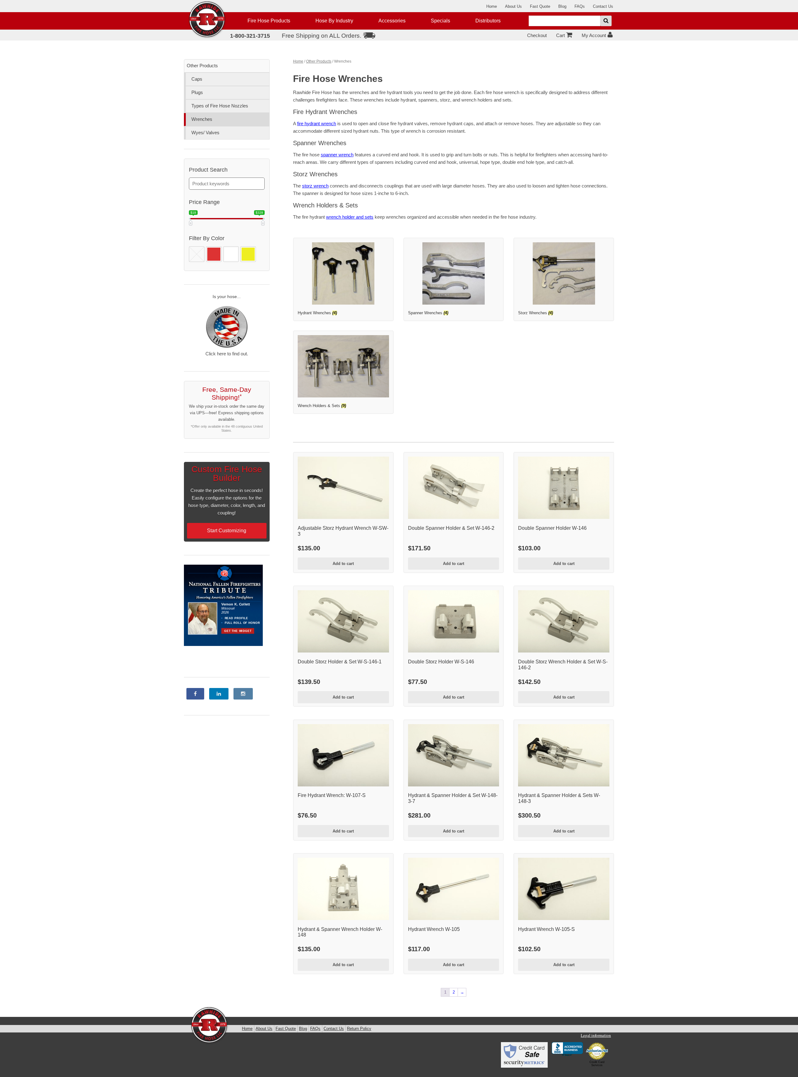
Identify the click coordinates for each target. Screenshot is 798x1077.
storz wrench (315, 185)
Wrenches (201, 119)
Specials (440, 20)
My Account (594, 35)
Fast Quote (540, 6)
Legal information (596, 1035)
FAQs (579, 6)
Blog (562, 6)
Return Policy (359, 1028)
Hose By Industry (334, 20)
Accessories (392, 20)
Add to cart (343, 563)
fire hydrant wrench (316, 123)
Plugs (197, 92)
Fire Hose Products (269, 20)
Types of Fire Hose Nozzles (219, 105)
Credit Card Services (596, 1063)
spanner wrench (337, 154)
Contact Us (603, 6)
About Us (513, 6)
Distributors (488, 20)
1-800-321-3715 (250, 36)
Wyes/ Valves (205, 132)
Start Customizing (226, 530)
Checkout (537, 35)
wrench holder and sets (349, 217)
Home (491, 6)
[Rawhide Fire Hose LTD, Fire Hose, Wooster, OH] (567, 1049)
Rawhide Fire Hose (209, 1025)
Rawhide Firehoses (207, 19)
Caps (196, 79)
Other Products (318, 61)
